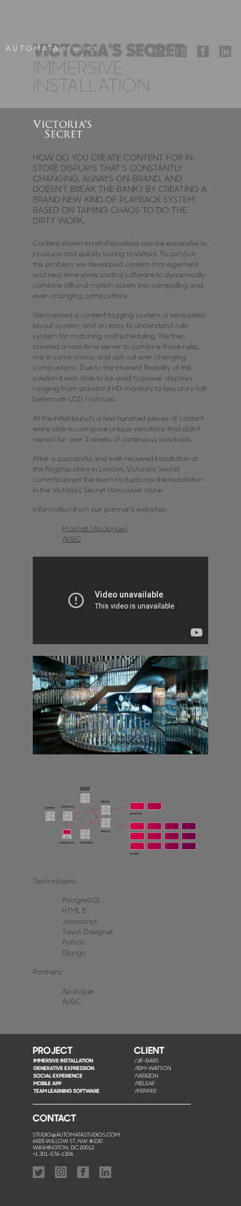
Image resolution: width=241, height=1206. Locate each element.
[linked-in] (225, 53)
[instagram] (181, 53)
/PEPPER (145, 1091)
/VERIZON (147, 1076)
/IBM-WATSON (153, 1068)
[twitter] (158, 53)
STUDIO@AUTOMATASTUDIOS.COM (76, 1135)
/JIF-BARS (147, 1061)
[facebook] (203, 53)
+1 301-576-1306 (53, 1154)
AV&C (71, 539)
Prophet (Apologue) (95, 529)
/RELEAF (145, 1083)
